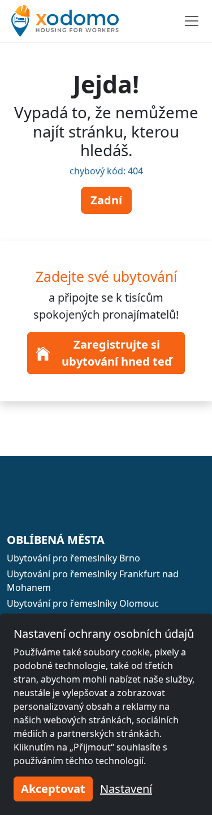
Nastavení (126, 788)
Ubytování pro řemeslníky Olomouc (83, 603)
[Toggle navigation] (192, 21)
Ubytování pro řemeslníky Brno (73, 558)
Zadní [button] (106, 200)
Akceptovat (53, 788)
